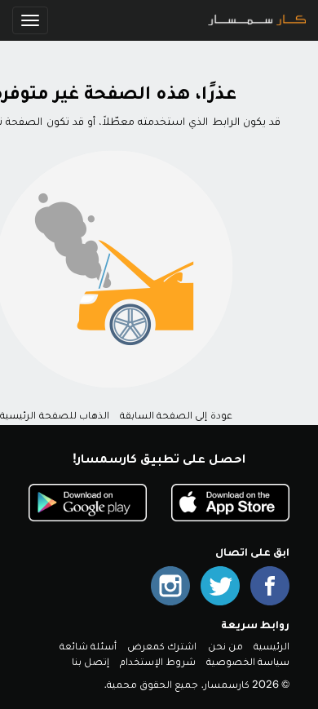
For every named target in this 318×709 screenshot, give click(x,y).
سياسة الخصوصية (247, 661)
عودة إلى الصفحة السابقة (176, 415)
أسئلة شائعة (88, 646)
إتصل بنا (90, 661)
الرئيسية (271, 646)
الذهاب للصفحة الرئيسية (54, 415)
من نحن (225, 646)
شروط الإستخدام (157, 661)
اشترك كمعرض (162, 646)
